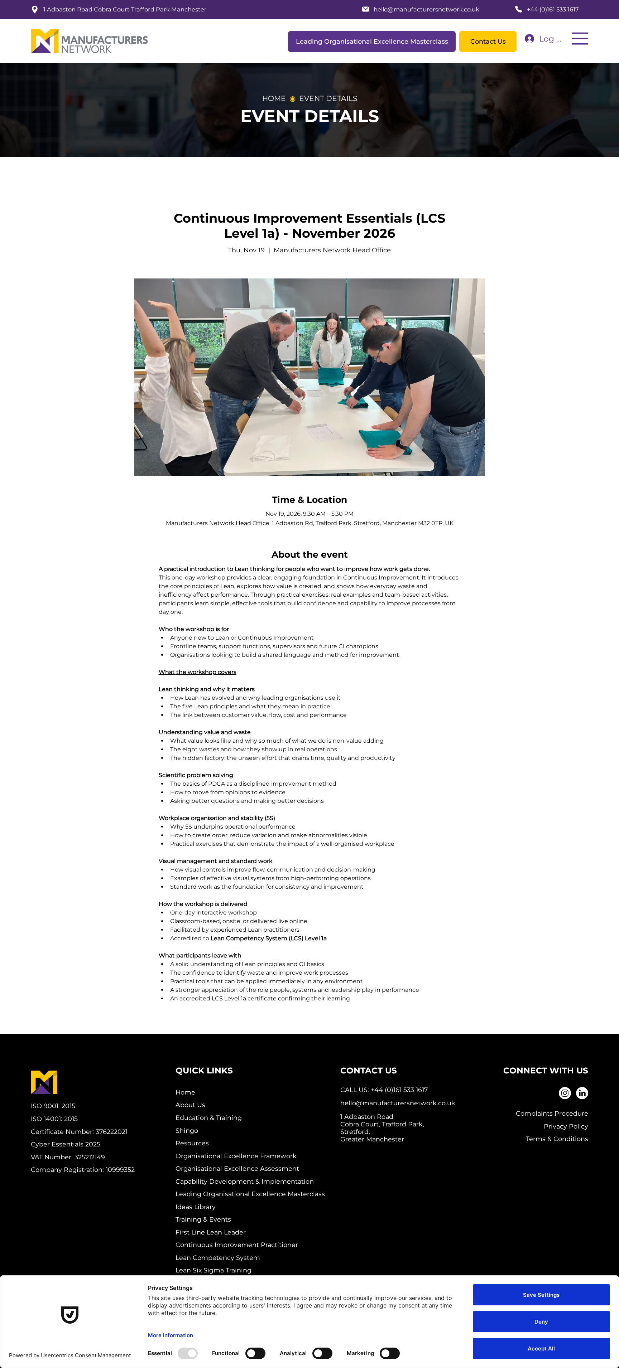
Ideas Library (196, 1207)
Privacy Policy (566, 1126)
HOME (274, 98)
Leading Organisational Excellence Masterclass (250, 1194)
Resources (192, 1143)
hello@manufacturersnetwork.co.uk (426, 9)
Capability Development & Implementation (245, 1181)
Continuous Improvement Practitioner (237, 1244)
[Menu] (580, 38)
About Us (190, 1105)
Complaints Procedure (552, 1113)
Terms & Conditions (557, 1139)
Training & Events (203, 1219)
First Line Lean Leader (211, 1232)
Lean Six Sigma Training (213, 1270)
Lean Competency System (218, 1257)
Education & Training (209, 1117)
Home (185, 1092)
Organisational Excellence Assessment (237, 1168)
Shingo (187, 1130)
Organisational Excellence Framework (236, 1156)
